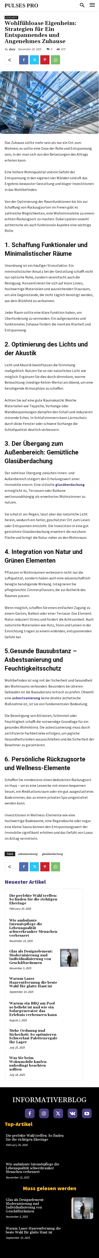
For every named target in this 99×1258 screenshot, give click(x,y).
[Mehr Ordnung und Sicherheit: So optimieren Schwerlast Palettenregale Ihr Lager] (69, 1037)
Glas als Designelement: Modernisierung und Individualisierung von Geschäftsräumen (31, 957)
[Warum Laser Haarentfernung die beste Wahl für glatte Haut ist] (69, 985)
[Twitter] (34, 59)
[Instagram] (44, 1113)
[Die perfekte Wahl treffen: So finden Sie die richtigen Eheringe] (69, 902)
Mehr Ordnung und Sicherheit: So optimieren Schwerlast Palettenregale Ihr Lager (33, 1036)
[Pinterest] (45, 59)
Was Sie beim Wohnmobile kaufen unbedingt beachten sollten (28, 1064)
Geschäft (11, 17)
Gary (12, 49)
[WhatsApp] (55, 59)
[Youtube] (87, 1113)
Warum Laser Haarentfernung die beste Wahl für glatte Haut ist (33, 982)
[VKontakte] (72, 1113)
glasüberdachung (52, 854)
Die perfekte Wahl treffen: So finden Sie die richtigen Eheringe (33, 900)
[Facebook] (23, 59)
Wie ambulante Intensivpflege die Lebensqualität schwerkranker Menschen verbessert (33, 928)
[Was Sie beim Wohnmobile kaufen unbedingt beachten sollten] (69, 1064)
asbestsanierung (27, 854)
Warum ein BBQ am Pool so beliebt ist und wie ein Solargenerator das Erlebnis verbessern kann (33, 1009)
